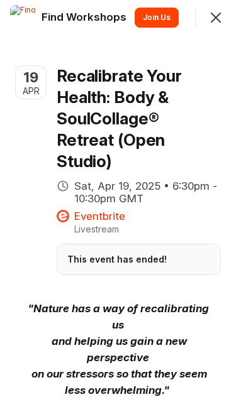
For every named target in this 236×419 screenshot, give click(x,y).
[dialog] (118, 209)
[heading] (85, 16)
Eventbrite (99, 216)
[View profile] (22, 17)
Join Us (157, 17)
